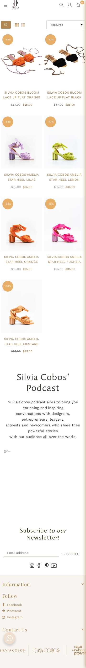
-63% (8, 121)
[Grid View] (16, 24)
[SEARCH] (61, 4)
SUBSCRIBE (71, 554)
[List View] (23, 24)
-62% (8, 39)
